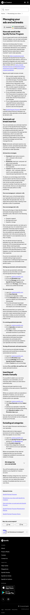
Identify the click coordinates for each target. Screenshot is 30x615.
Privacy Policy (14, 609)
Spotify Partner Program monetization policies (14, 65)
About (3, 548)
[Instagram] (8, 599)
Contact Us (4, 558)
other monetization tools (17, 56)
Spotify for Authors (6, 579)
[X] (3, 599)
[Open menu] (28, 2)
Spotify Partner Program (13, 109)
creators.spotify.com (17, 276)
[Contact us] (26, 532)
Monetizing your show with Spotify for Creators (14, 499)
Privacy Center (8, 609)
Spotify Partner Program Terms (11, 514)
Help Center (4, 566)
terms (17, 65)
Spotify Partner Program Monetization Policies (14, 509)
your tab (17, 441)
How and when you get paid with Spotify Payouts (14, 504)
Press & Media (5, 552)
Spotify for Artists (6, 576)
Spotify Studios (5, 572)
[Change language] (25, 2)
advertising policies (8, 68)
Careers (3, 555)
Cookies (3, 612)
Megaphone (4, 569)
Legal (2, 609)
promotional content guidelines (13, 69)
